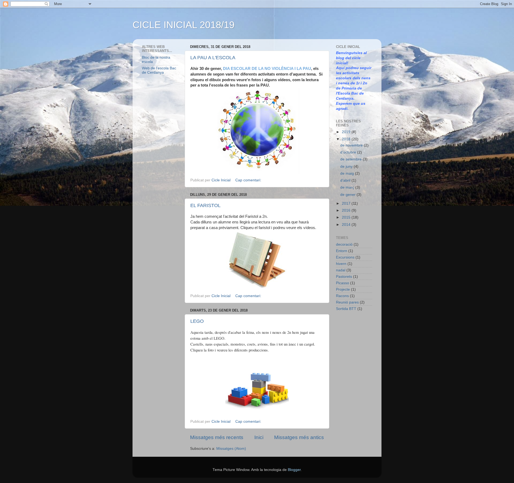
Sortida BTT (346, 309)
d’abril (346, 180)
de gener (348, 195)
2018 (347, 139)
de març (347, 187)
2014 (347, 225)
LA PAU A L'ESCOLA (212, 57)
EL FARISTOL (205, 205)
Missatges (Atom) (231, 449)
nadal (340, 270)
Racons (342, 296)
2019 (347, 132)
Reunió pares (347, 302)
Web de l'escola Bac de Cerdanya (159, 70)
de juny (347, 166)
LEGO (197, 321)
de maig (347, 173)
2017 (347, 203)
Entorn (341, 251)
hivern (341, 264)
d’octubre (348, 152)
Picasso (342, 283)
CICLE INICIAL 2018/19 (184, 24)
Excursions (345, 257)
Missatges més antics (299, 437)
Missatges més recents (216, 437)
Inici (258, 437)
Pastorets (344, 277)
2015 (347, 217)
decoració (344, 244)
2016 (347, 210)
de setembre (351, 159)
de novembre (352, 145)
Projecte (343, 289)
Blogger (294, 470)
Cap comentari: (248, 180)
